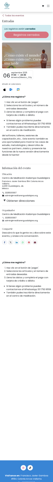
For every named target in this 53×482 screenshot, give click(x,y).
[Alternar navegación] (48, 6)
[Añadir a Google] (18, 89)
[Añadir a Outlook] (10, 89)
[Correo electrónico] (35, 242)
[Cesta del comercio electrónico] (43, 6)
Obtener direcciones (20, 201)
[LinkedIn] (16, 242)
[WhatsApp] (22, 242)
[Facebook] (4, 242)
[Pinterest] (28, 242)
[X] (10, 242)
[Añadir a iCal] (4, 89)
